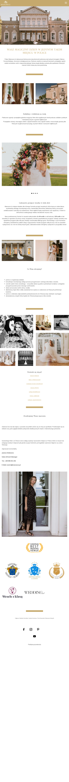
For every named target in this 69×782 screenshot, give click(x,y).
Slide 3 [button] (35, 193)
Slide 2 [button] (33, 193)
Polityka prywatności (34, 644)
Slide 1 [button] (31, 193)
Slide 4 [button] (37, 193)
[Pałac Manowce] (5, 3)
